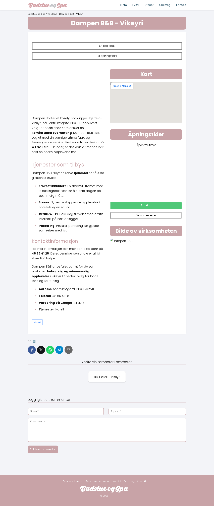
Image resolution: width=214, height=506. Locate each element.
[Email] (69, 350)
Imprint (117, 481)
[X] (41, 350)
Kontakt (181, 5)
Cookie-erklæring (73, 481)
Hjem (123, 5)
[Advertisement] (68, 87)
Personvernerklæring (98, 481)
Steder (149, 5)
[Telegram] (59, 350)
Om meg (165, 5)
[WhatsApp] (50, 350)
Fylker (135, 5)
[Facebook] (32, 350)
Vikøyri (37, 322)
